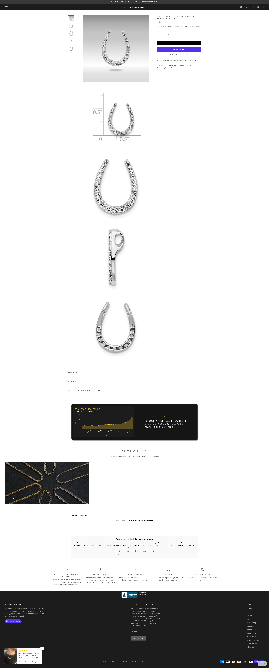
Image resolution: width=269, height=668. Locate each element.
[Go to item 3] (71, 33)
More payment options (179, 54)
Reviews (249, 616)
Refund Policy (251, 630)
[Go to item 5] (71, 49)
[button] (42, 648)
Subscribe (138, 638)
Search (249, 609)
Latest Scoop (251, 623)
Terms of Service (253, 640)
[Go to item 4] (71, 41)
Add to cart (179, 43)
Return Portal (251, 633)
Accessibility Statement (255, 643)
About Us (250, 612)
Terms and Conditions (139, 626)
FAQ (248, 619)
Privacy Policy (252, 637)
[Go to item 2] (71, 26)
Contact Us (251, 626)
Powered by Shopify (135, 662)
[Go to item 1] (71, 18)
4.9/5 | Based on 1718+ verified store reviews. (184, 26)
